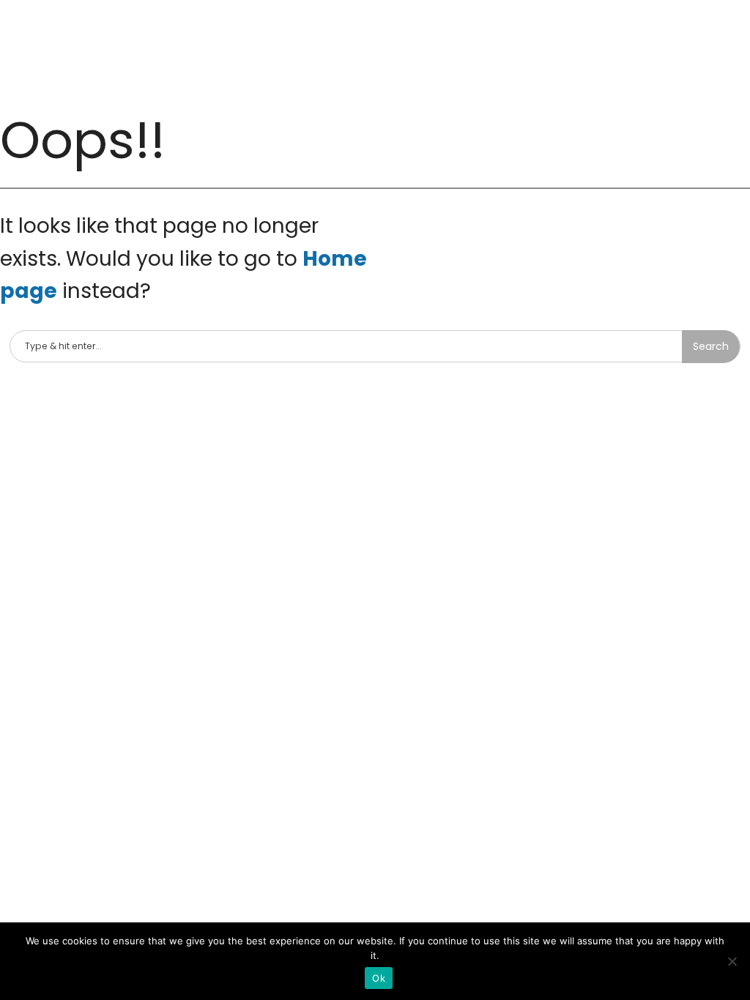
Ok (378, 978)
